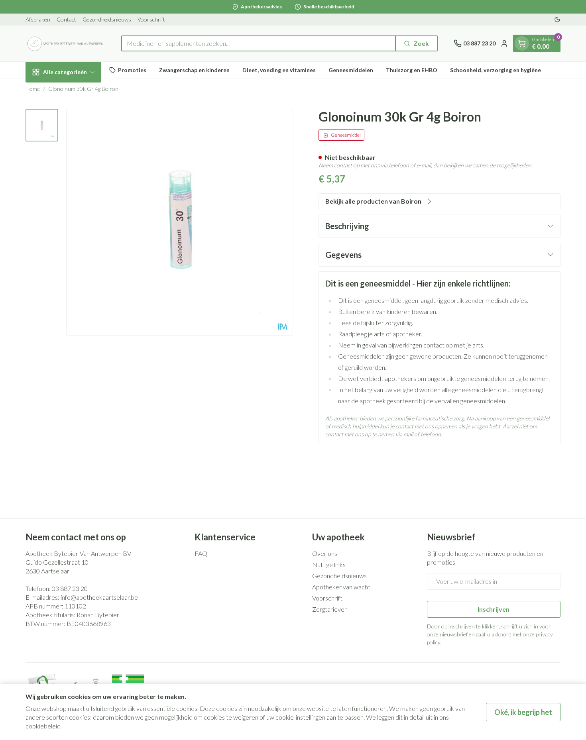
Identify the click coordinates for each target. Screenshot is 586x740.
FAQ (201, 553)
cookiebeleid (43, 726)
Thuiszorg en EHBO (411, 70)
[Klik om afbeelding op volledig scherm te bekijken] (180, 222)
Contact (66, 19)
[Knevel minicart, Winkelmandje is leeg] (522, 43)
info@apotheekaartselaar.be (99, 597)
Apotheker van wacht (341, 587)
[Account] (504, 43)
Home (33, 88)
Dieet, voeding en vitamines (279, 70)
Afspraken (38, 19)
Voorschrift (151, 19)
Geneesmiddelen (350, 70)
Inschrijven (493, 609)
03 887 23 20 (70, 588)
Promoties (132, 70)
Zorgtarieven (330, 609)
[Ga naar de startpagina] (65, 43)
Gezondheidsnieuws (107, 19)
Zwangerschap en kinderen (194, 70)
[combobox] (258, 43)
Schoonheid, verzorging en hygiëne (495, 70)
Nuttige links (329, 564)
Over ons (324, 553)
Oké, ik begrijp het (523, 712)
